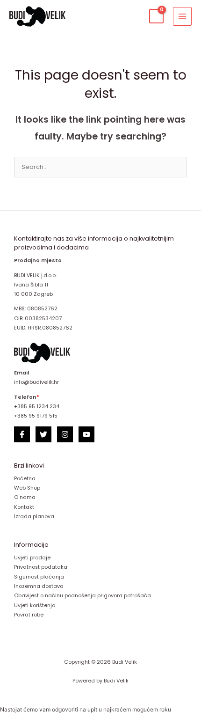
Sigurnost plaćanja (39, 576)
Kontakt (24, 507)
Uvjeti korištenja (35, 605)
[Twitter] (43, 434)
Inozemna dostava (39, 586)
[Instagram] (65, 434)
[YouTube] (86, 434)
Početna (25, 478)
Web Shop (27, 487)
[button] (134, 16)
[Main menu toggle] (182, 16)
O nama (25, 497)
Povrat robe (28, 614)
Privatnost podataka (40, 567)
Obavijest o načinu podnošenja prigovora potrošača (82, 595)
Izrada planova (34, 516)
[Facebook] (22, 434)
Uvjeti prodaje (32, 557)
